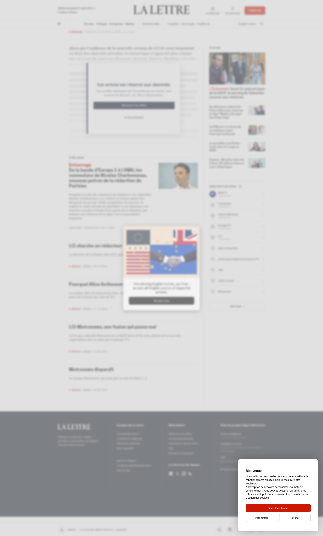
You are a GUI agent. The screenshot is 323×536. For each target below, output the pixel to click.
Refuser (294, 517)
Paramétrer (261, 517)
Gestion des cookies (257, 497)
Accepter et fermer (278, 508)
